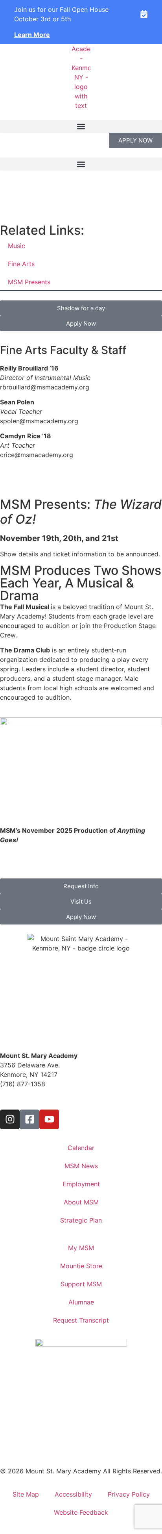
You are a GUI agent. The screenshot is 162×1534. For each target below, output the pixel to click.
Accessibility (73, 1494)
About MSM (81, 1202)
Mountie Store (81, 1266)
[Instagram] (10, 1119)
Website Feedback (81, 1512)
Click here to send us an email (45, 1099)
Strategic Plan (81, 1220)
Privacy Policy (129, 1494)
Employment (81, 1184)
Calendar (81, 1148)
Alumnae (81, 1302)
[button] (81, 126)
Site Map (26, 1494)
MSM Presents (29, 282)
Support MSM (81, 1284)
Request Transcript (81, 1320)
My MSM (81, 1248)
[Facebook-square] (29, 1119)
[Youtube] (49, 1119)
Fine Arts (21, 264)
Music (16, 246)
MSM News (81, 1166)
